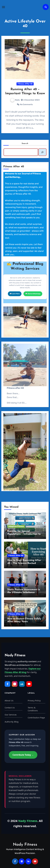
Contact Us (10, 707)
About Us (9, 700)
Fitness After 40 (25, 84)
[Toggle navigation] (3, 7)
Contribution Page (36, 717)
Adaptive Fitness (16, 526)
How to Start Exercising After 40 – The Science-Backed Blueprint (24, 563)
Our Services (11, 714)
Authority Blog (12, 721)
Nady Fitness (25, 845)
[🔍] (42, 152)
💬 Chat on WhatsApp (32, 294)
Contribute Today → (23, 754)
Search (25, 143)
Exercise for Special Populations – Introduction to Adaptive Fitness (24, 534)
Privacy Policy (34, 700)
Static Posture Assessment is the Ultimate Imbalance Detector (23, 592)
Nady (17, 100)
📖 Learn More (15, 294)
